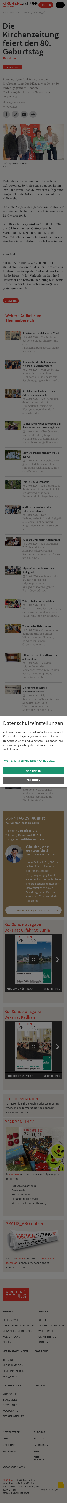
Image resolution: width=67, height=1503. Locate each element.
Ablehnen (33, 780)
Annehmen (33, 770)
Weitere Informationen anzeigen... (29, 761)
